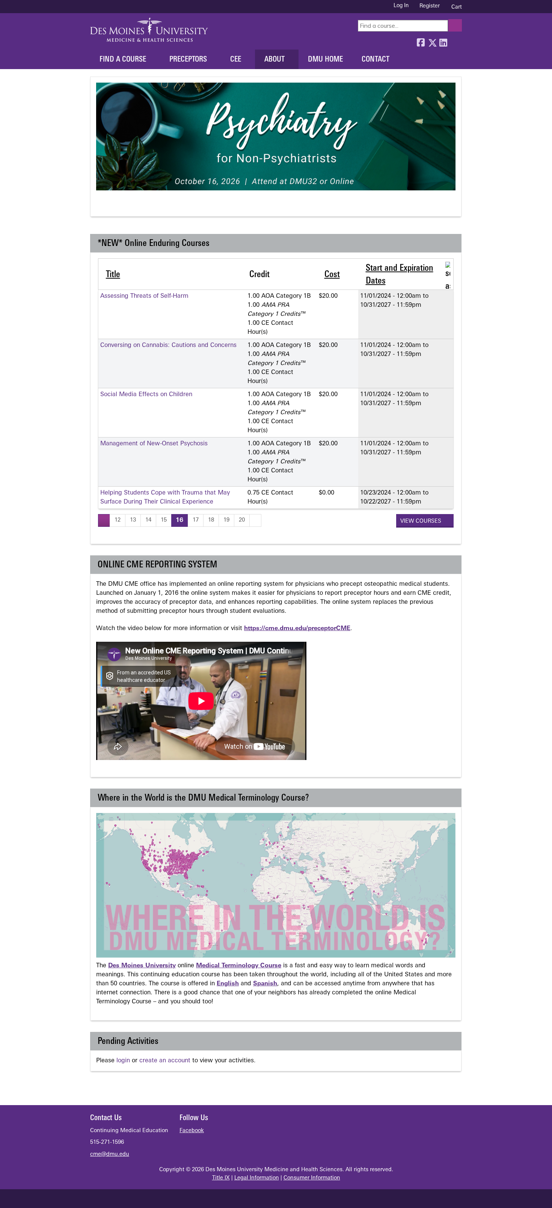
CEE (235, 59)
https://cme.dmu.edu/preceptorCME (297, 629)
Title (113, 274)
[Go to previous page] (104, 520)
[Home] (149, 29)
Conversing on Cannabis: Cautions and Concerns (168, 345)
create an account (164, 1061)
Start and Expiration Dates (399, 275)
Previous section (101, 206)
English (228, 984)
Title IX (221, 1178)
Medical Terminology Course (238, 966)
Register (429, 6)
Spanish (265, 984)
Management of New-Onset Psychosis (154, 444)
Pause (115, 206)
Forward (454, 41)
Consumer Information (312, 1178)
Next (129, 206)
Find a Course (123, 59)
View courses (421, 521)
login (123, 1061)
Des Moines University (142, 966)
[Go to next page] (255, 520)
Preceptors (188, 59)
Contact (375, 59)
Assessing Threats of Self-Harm (144, 296)
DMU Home (325, 59)
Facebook (420, 41)
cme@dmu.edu (109, 1154)
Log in (401, 6)
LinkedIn (443, 41)
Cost (332, 274)
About (274, 59)
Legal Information (256, 1178)
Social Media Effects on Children (146, 395)
